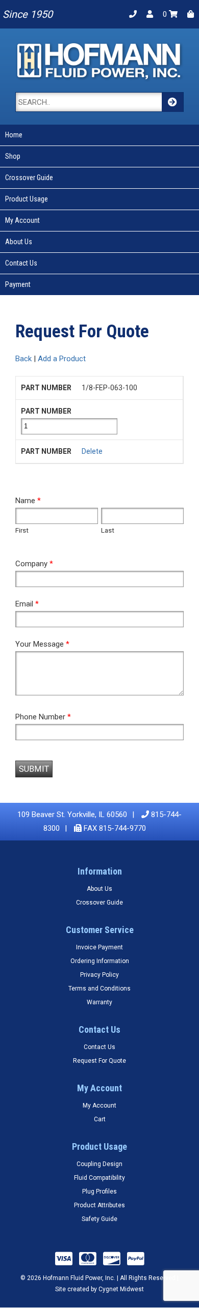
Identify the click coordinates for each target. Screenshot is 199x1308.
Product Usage (26, 199)
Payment (18, 284)
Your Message (42, 644)
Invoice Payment (99, 947)
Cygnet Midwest (121, 1289)
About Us (18, 242)
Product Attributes (99, 1205)
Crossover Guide (29, 177)
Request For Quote (99, 1060)
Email (27, 603)
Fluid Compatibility (99, 1177)
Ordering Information (99, 961)
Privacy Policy (99, 974)
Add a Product (62, 358)
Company (34, 563)
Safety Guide (99, 1219)
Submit (34, 769)
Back (23, 358)
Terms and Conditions (99, 988)
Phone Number (43, 716)
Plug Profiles (99, 1191)
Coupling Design (99, 1164)
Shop (12, 156)
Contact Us (21, 263)
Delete (92, 451)
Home (13, 135)
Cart (100, 1119)
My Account (22, 220)
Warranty (99, 1002)
